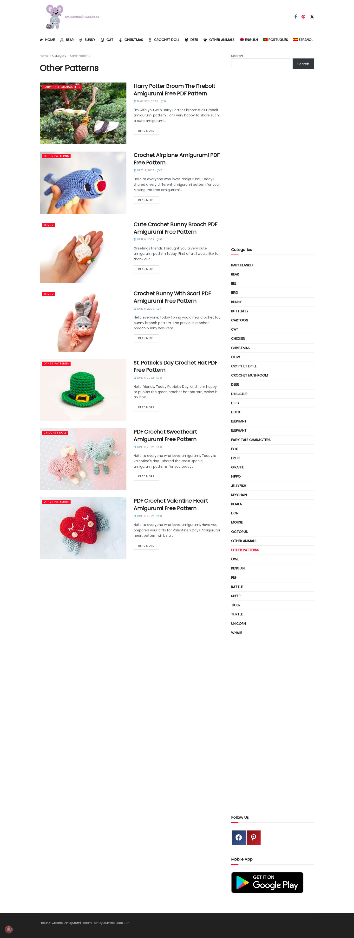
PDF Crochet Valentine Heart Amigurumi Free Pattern (171, 504)
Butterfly (240, 311)
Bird (234, 292)
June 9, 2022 (145, 378)
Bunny (90, 39)
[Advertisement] (273, 162)
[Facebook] (239, 837)
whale (236, 632)
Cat (109, 39)
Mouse (237, 522)
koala (236, 504)
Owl (235, 559)
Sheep (236, 595)
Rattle (237, 586)
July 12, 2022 (145, 170)
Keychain (239, 494)
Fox (234, 449)
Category (59, 56)
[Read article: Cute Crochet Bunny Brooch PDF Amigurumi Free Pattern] (83, 252)
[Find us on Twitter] (312, 17)
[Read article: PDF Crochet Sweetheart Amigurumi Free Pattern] (83, 459)
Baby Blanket (242, 265)
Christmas (134, 39)
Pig (233, 577)
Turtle (237, 614)
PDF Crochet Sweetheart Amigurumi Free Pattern (165, 435)
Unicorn (238, 623)
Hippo (236, 476)
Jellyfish (238, 485)
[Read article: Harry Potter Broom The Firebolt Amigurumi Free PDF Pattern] (83, 113)
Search (237, 55)
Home (50, 39)
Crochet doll (166, 39)
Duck (235, 412)
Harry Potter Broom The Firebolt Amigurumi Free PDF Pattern (174, 89)
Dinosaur (239, 393)
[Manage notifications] (9, 929)
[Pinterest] (254, 837)
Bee (233, 283)
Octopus (239, 531)
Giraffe (237, 467)
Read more (148, 130)
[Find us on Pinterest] (303, 17)
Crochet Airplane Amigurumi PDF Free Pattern (177, 158)
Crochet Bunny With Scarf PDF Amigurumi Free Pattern (172, 297)
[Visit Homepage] (71, 16)
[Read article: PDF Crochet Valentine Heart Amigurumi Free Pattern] (83, 528)
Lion (234, 513)
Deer (194, 39)
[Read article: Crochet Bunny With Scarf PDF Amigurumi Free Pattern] (83, 321)
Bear (70, 39)
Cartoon (239, 320)
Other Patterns (80, 56)
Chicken (238, 338)
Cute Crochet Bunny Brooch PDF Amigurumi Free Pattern (175, 228)
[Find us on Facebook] (295, 17)
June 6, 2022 (145, 239)
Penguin (238, 568)
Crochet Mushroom (249, 375)
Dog (235, 403)
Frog (235, 458)
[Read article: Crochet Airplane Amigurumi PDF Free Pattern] (83, 182)
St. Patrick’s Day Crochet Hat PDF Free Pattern (175, 366)
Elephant (239, 421)
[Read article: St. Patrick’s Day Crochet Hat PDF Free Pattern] (83, 390)
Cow (235, 357)
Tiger (235, 605)
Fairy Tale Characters (62, 87)
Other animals (222, 39)
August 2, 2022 (147, 101)
